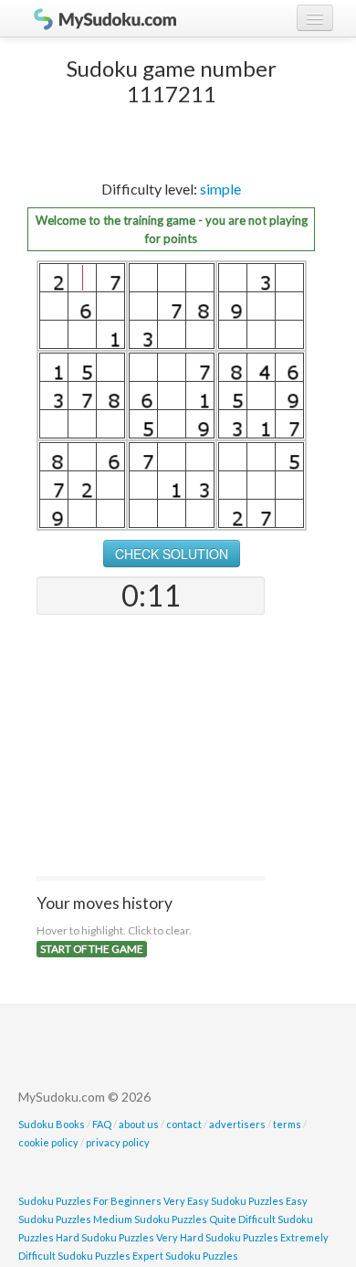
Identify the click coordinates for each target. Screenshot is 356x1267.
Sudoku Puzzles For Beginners (90, 1201)
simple (220, 188)
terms (287, 1124)
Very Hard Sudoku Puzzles (217, 1237)
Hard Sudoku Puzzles (105, 1237)
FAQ (101, 1124)
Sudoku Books (51, 1124)
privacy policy (118, 1142)
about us (139, 1124)
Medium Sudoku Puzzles (150, 1219)
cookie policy (48, 1142)
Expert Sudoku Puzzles (185, 1256)
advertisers (237, 1124)
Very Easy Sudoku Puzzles (223, 1201)
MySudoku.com (96, 18)
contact (184, 1124)
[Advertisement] (151, 747)
